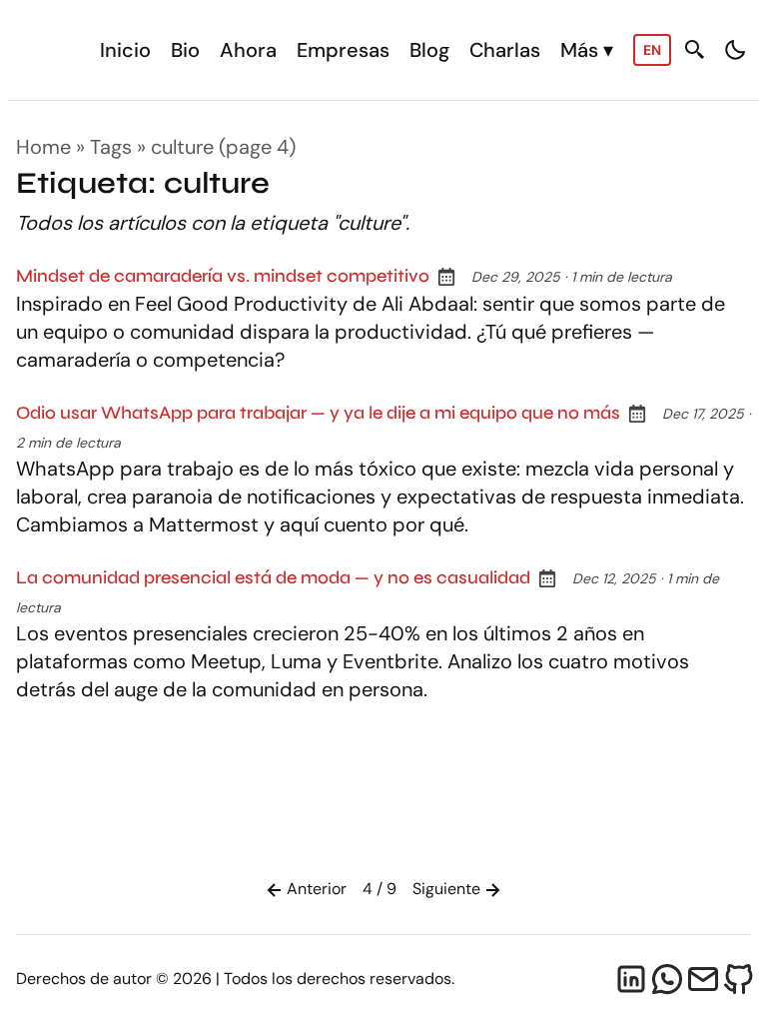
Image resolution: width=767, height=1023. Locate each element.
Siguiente (446, 888)
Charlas (504, 50)
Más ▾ (586, 50)
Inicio (125, 50)
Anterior (317, 888)
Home (43, 147)
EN (652, 50)
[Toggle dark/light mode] (735, 50)
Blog (429, 50)
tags (111, 147)
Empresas (343, 50)
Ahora (248, 50)
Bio (185, 50)
